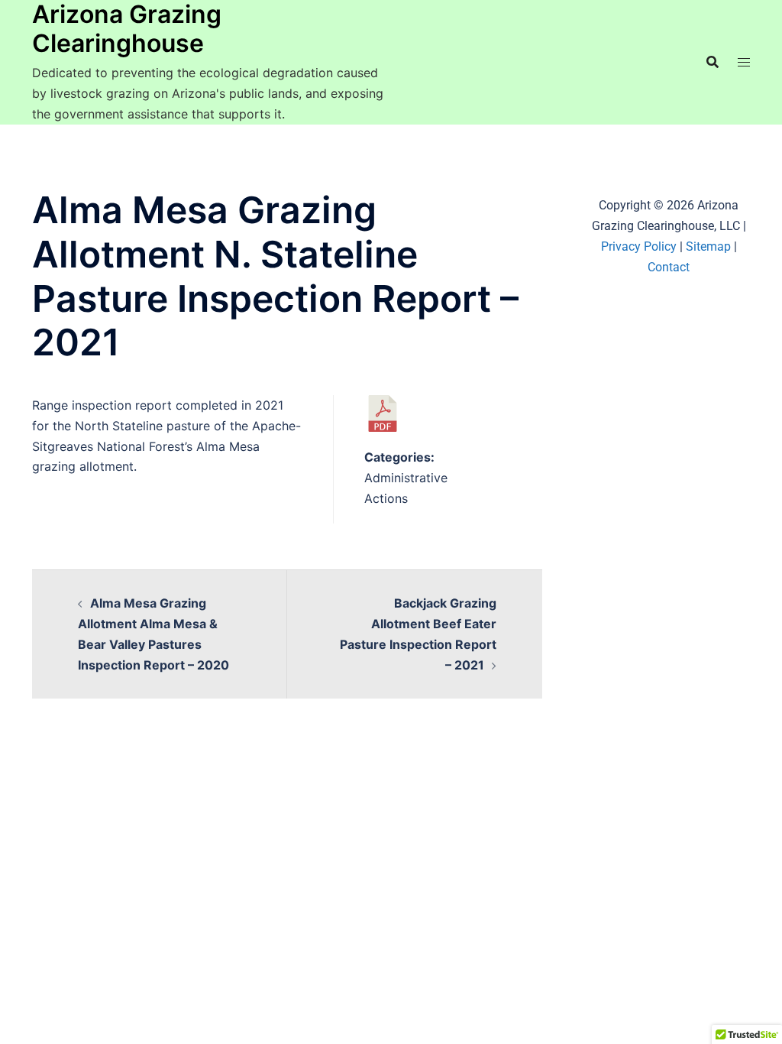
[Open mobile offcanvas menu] (744, 62)
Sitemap (708, 246)
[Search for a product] (712, 62)
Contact (669, 267)
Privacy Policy (639, 246)
